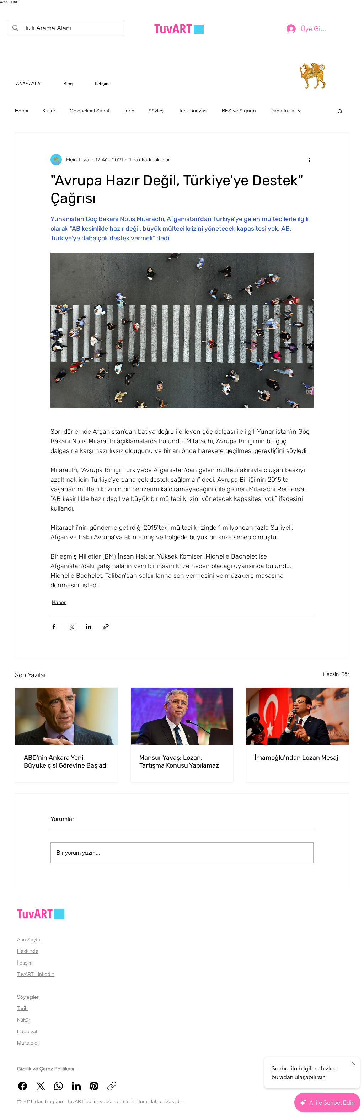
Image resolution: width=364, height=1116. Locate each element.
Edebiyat (27, 1031)
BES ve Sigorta (239, 110)
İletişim (25, 963)
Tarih (129, 110)
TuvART (35, 913)
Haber (59, 602)
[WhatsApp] (58, 1086)
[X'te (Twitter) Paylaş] (71, 626)
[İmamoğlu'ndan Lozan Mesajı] (297, 716)
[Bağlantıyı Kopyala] (111, 1086)
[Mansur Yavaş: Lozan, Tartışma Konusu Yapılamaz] (182, 716)
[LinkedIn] (76, 1086)
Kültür (48, 110)
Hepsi (21, 110)
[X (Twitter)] (41, 1086)
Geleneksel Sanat (89, 110)
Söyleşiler (28, 997)
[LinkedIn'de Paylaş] (88, 626)
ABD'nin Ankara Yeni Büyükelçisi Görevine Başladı (66, 761)
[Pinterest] (94, 1086)
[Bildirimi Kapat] (353, 1064)
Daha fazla (282, 110)
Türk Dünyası (193, 110)
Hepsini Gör (336, 674)
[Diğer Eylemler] (309, 159)
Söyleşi (157, 110)
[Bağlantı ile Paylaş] (106, 626)
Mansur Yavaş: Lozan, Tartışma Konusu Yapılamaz (179, 761)
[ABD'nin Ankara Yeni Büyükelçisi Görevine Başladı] (66, 716)
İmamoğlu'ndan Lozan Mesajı (297, 758)
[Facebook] (22, 1086)
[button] (340, 111)
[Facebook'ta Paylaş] (53, 626)
